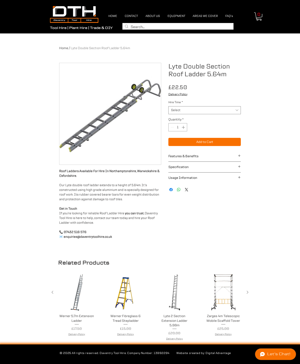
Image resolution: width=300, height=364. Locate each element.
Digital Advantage (218, 353)
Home (63, 48)
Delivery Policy (177, 94)
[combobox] (204, 110)
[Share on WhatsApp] (178, 189)
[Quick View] (76, 292)
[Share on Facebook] (171, 189)
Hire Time (175, 102)
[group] (150, 307)
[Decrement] (172, 127)
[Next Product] (247, 292)
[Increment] (184, 127)
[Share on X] (186, 189)
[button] (259, 16)
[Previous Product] (52, 292)
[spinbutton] (178, 127)
